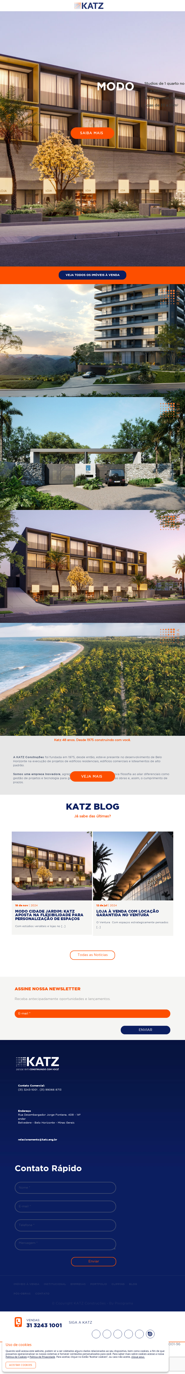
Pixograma (124, 1303)
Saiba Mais (92, 137)
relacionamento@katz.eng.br (37, 1139)
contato (42, 1293)
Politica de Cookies (16, 1356)
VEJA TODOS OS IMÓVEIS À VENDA (93, 275)
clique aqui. (138, 1356)
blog (133, 1284)
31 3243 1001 (44, 1325)
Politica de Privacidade (42, 1356)
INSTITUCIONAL (55, 1284)
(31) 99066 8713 (50, 1090)
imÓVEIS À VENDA (26, 1284)
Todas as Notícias (93, 954)
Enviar (145, 1029)
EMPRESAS (78, 1284)
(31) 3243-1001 (27, 1090)
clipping (118, 1284)
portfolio (98, 1284)
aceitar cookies (20, 1365)
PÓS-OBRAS (22, 1293)
